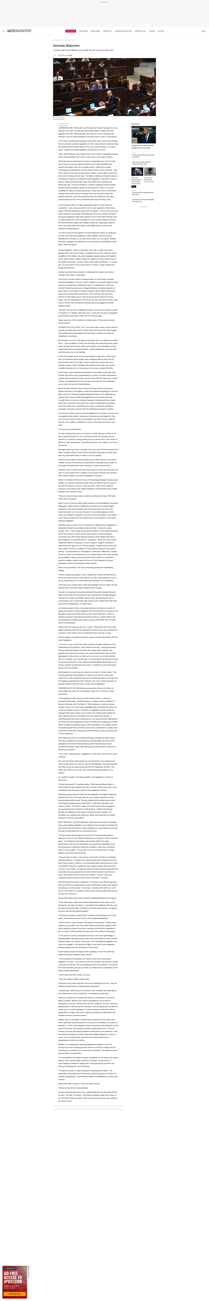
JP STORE (161, 31)
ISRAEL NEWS (83, 31)
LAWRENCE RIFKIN (64, 123)
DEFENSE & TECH (140, 31)
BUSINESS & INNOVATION (123, 31)
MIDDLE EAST (107, 31)
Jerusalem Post (57, 40)
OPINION (152, 31)
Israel (73, 40)
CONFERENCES (70, 31)
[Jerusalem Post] (18, 31)
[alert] (14, 1282)
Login (203, 31)
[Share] (54, 55)
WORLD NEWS (95, 31)
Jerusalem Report (66, 40)
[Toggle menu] (3, 31)
